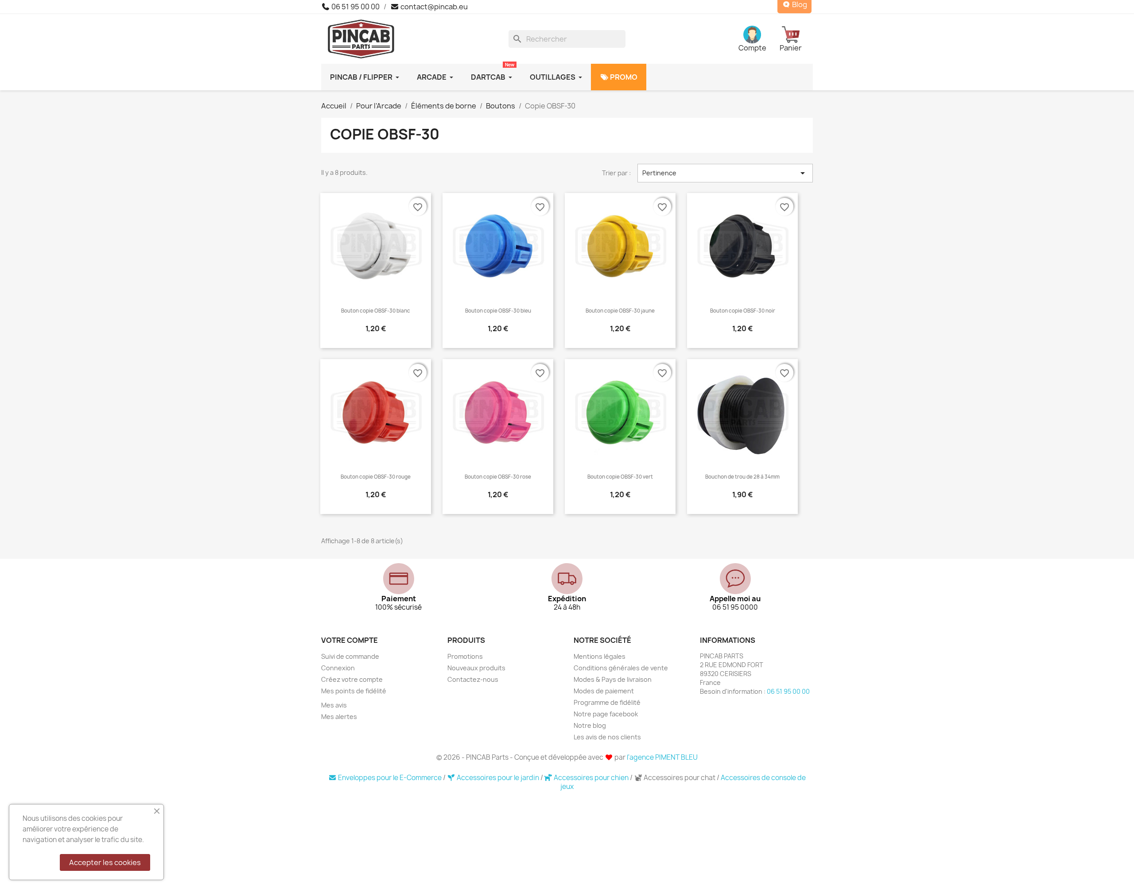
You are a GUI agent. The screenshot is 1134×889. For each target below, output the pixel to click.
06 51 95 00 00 (355, 6)
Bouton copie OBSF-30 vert (620, 476)
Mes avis (334, 705)
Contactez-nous (472, 679)
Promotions (465, 656)
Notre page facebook (606, 714)
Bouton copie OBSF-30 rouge (376, 476)
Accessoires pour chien (591, 777)
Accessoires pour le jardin (497, 777)
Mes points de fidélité (353, 691)
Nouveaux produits (476, 668)
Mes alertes (339, 716)
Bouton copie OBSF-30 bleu (498, 310)
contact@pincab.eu (433, 6)
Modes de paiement (604, 691)
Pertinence (725, 173)
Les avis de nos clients (607, 737)
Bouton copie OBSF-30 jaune (620, 310)
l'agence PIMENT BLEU (662, 757)
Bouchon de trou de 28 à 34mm (742, 476)
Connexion (338, 668)
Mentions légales (599, 656)
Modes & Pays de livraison (613, 679)
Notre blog (590, 725)
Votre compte (349, 640)
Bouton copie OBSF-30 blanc (375, 310)
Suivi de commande (350, 656)
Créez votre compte (352, 679)
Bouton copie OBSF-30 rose (498, 476)
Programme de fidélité (607, 702)
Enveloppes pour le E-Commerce (390, 777)
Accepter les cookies (105, 862)
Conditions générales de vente (621, 668)
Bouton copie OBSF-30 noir (742, 310)
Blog (799, 4)
